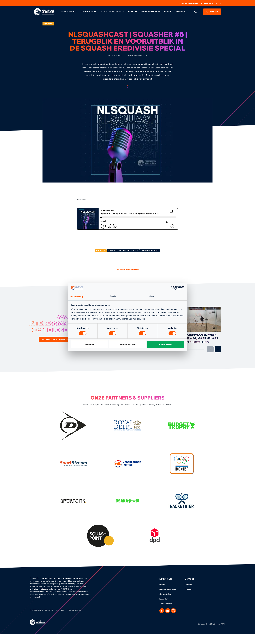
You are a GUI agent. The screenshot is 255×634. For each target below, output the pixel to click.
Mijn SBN (214, 12)
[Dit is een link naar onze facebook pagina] (161, 610)
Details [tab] (113, 296)
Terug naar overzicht (129, 270)
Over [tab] (151, 296)
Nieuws (167, 12)
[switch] (112, 333)
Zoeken (188, 589)
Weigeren (89, 344)
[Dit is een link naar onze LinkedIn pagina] (167, 610)
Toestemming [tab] (76, 297)
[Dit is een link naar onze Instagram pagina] (173, 610)
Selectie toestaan (127, 344)
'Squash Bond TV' (209, 3)
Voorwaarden (74, 610)
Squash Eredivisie (188, 3)
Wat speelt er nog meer (53, 339)
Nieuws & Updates (167, 589)
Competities (165, 594)
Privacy (60, 610)
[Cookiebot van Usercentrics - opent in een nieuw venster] (172, 288)
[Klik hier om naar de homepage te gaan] (44, 11)
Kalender (180, 12)
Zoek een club (165, 603)
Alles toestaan (165, 344)
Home (162, 584)
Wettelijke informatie (41, 610)
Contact (188, 584)
